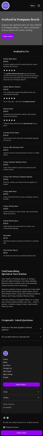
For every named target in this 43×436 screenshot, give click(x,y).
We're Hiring (7, 379)
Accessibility (7, 412)
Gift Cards (7, 376)
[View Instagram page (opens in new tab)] (7, 422)
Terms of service (8, 409)
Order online (8, 36)
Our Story (6, 370)
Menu (33, 6)
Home (5, 364)
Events (5, 382)
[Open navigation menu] (39, 6)
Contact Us (7, 373)
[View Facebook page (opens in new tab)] (4, 422)
